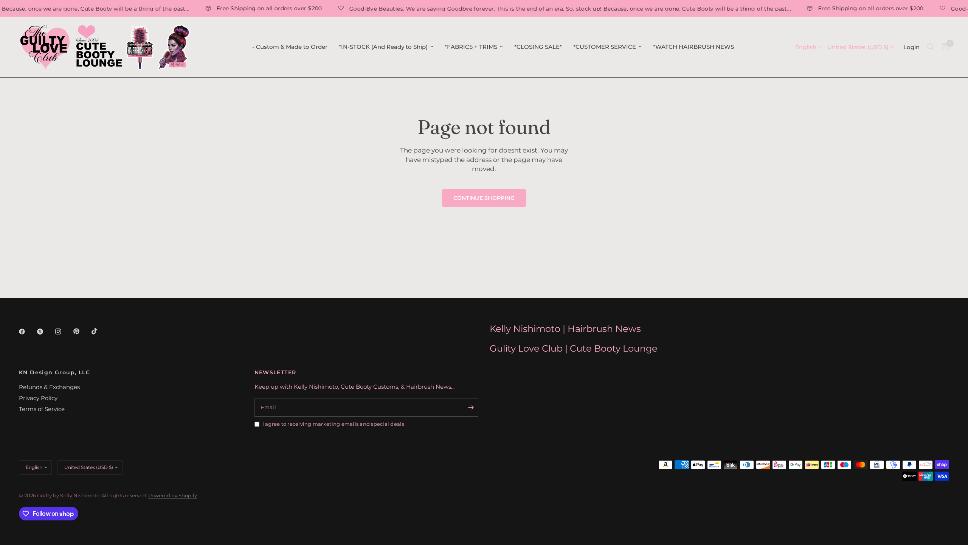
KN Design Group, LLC (54, 372)
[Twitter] (45, 331)
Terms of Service (42, 409)
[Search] (930, 47)
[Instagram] (63, 331)
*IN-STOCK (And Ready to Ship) (383, 46)
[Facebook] (27, 331)
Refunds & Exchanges (49, 387)
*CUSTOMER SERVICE (604, 46)
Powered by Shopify (172, 495)
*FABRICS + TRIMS (471, 46)
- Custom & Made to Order (289, 46)
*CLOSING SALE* (538, 46)
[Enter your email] (470, 408)
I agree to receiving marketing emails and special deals (333, 424)
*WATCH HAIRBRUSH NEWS (693, 46)
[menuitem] (290, 47)
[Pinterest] (81, 331)
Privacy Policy (38, 398)
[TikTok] (100, 331)
